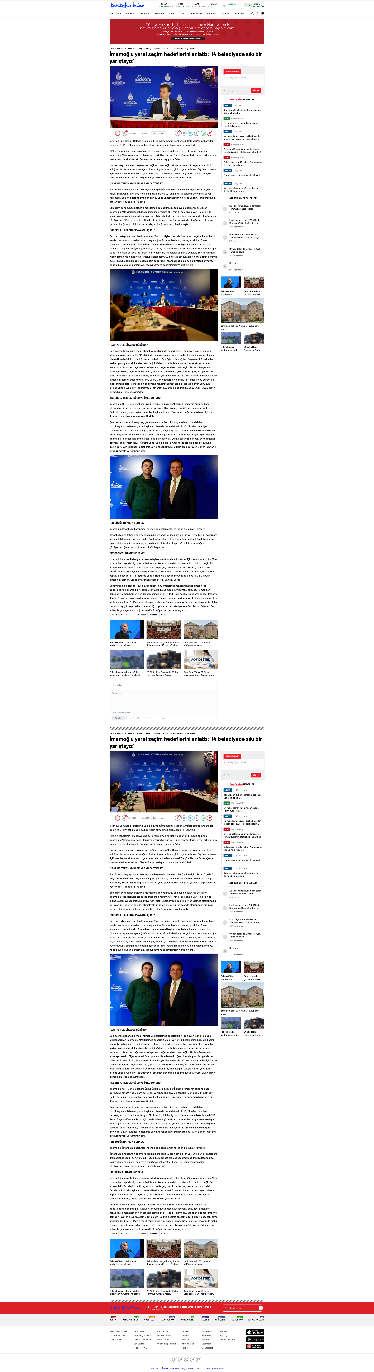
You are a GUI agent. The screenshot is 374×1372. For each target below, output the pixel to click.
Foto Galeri (196, 13)
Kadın (182, 13)
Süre (163, 615)
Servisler (130, 13)
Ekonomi (159, 13)
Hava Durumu (168, 1318)
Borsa (113, 1318)
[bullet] (149, 718)
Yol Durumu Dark (117, 1335)
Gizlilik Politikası (176, 1368)
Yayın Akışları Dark (142, 1335)
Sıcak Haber (207, 1347)
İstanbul (153, 615)
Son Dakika (115, 13)
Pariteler (219, 1318)
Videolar (211, 13)
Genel (129, 48)
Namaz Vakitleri (130, 1318)
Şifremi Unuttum (227, 1339)
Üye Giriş (223, 1331)
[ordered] (145, 718)
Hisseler (204, 1318)
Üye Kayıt (223, 1335)
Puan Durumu (187, 1318)
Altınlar (185, 1331)
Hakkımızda (156, 1368)
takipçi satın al (140, 1347)
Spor (171, 13)
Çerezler (187, 1368)
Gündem (145, 13)
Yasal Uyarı (218, 1368)
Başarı (114, 615)
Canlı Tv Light (116, 1339)
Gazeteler (240, 13)
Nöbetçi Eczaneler (142, 1339)
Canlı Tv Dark (140, 1331)
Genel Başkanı (127, 615)
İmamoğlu (141, 615)
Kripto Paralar (256, 1318)
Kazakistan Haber (117, 48)
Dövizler (185, 1335)
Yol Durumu (237, 1318)
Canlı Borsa (162, 1331)
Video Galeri (207, 1335)
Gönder (118, 718)
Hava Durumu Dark (118, 1331)
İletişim (165, 1368)
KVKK (194, 1368)
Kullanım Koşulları (205, 1368)
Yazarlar (225, 13)
